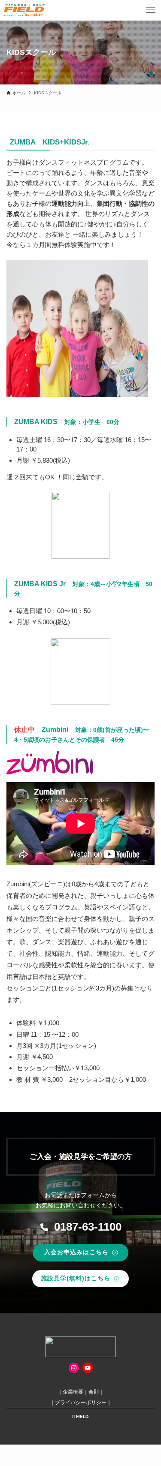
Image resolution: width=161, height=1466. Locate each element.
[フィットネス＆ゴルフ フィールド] (24, 10)
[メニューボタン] (150, 10)
